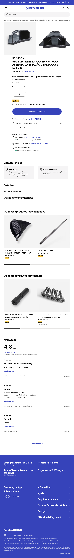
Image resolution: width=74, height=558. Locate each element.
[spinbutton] (19, 94)
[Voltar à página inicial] (35, 8)
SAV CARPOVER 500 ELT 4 (48, 251)
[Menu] (6, 8)
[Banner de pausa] (65, 2)
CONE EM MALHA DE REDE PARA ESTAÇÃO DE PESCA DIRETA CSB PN (18, 252)
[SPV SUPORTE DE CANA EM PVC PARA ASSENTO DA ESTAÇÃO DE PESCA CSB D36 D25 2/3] (54, 38)
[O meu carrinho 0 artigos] (68, 8)
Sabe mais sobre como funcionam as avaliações (19, 354)
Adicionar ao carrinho (37, 111)
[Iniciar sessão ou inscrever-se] (63, 8)
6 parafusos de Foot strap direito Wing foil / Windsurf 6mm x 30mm (53, 316)
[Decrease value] (14, 94)
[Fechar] (68, 2)
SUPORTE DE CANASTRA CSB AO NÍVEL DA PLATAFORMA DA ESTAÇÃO (20, 316)
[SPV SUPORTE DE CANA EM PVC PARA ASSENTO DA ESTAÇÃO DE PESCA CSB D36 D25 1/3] (20, 38)
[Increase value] (24, 94)
